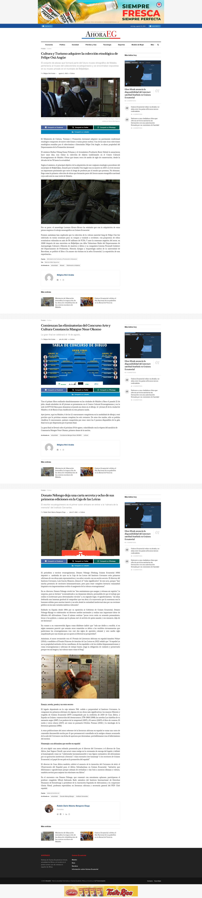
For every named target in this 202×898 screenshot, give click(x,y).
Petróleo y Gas (91, 44)
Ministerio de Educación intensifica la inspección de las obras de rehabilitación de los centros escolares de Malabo (66, 302)
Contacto (48, 26)
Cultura (49, 48)
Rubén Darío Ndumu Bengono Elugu (55, 512)
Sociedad (75, 44)
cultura (86, 435)
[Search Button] (158, 44)
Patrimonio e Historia (73, 265)
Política (62, 44)
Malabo (74, 860)
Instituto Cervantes (82, 796)
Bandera (75, 866)
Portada (43, 48)
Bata (73, 863)
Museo (62, 265)
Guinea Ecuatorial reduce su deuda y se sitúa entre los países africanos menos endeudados (145, 109)
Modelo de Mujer (138, 44)
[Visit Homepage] (101, 35)
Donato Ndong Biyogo (67, 796)
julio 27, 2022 (73, 512)
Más (152, 44)
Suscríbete (155, 26)
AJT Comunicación (99, 881)
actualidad (54, 265)
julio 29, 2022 (63, 339)
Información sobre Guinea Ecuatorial (85, 869)
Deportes (121, 44)
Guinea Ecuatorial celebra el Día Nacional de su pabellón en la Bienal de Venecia (105, 300)
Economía (49, 44)
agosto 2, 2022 (63, 73)
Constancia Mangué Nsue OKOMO (70, 435)
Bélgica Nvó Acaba (49, 73)
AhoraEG (48, 881)
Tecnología (107, 44)
